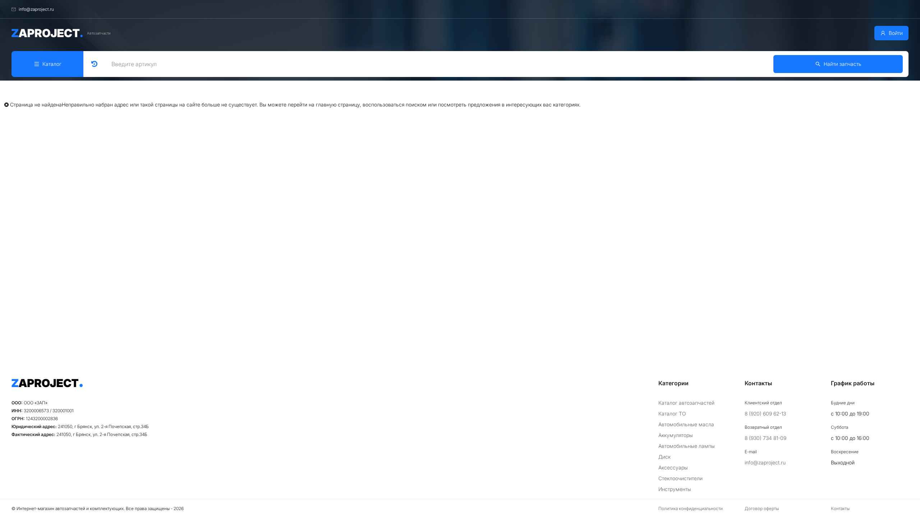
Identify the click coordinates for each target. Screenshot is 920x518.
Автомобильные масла (686, 424)
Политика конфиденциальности (690, 508)
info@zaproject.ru (765, 462)
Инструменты (674, 489)
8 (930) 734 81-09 (765, 438)
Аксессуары (673, 467)
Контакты (840, 508)
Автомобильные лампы (686, 446)
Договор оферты (762, 508)
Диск (664, 457)
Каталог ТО (672, 413)
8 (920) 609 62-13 (765, 413)
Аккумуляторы (675, 435)
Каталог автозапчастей (686, 403)
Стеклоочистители (680, 478)
